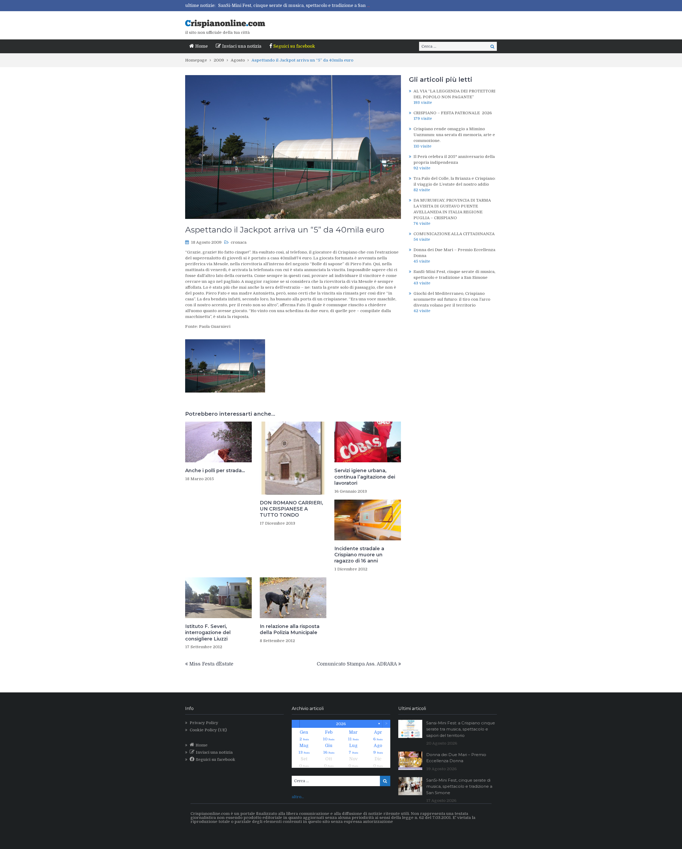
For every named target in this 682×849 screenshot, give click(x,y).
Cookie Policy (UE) (208, 730)
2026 (341, 723)
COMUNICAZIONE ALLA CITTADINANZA (454, 233)
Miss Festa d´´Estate (211, 664)
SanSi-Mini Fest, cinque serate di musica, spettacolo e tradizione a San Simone (300, 5)
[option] (295, 6)
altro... (298, 796)
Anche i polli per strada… (215, 471)
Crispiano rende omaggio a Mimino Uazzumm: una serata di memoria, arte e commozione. (454, 134)
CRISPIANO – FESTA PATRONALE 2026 (452, 113)
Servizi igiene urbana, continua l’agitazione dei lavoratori (364, 477)
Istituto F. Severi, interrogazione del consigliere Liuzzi (208, 632)
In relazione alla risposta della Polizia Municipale (289, 629)
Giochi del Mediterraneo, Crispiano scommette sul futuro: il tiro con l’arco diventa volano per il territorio (451, 299)
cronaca (238, 242)
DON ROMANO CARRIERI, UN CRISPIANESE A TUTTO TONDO (291, 509)
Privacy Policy (204, 722)
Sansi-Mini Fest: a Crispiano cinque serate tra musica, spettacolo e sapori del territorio (460, 729)
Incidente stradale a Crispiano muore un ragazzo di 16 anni (359, 555)
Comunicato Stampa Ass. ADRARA (357, 664)
